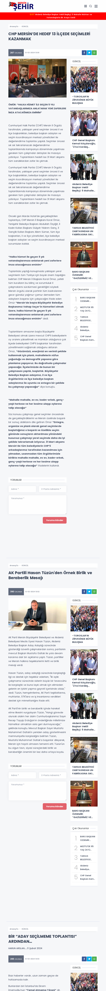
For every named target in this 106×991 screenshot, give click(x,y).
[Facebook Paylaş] (84, 52)
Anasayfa (14, 26)
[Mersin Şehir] (21, 6)
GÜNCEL (25, 26)
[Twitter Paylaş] (89, 52)
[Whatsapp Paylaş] (94, 52)
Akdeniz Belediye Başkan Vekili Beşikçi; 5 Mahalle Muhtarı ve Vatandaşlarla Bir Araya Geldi (61, 16)
